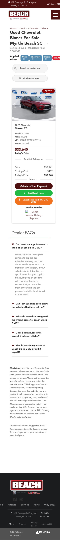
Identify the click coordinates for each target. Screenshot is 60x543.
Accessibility (48, 524)
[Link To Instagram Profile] (21, 499)
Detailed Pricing (32, 159)
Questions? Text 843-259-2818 (35, 201)
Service (25, 505)
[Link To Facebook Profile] (15, 499)
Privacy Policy (34, 524)
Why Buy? (49, 505)
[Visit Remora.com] (43, 533)
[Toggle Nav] (55, 15)
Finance (12, 505)
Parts (37, 505)
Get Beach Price (35, 193)
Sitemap (22, 524)
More (32, 179)
